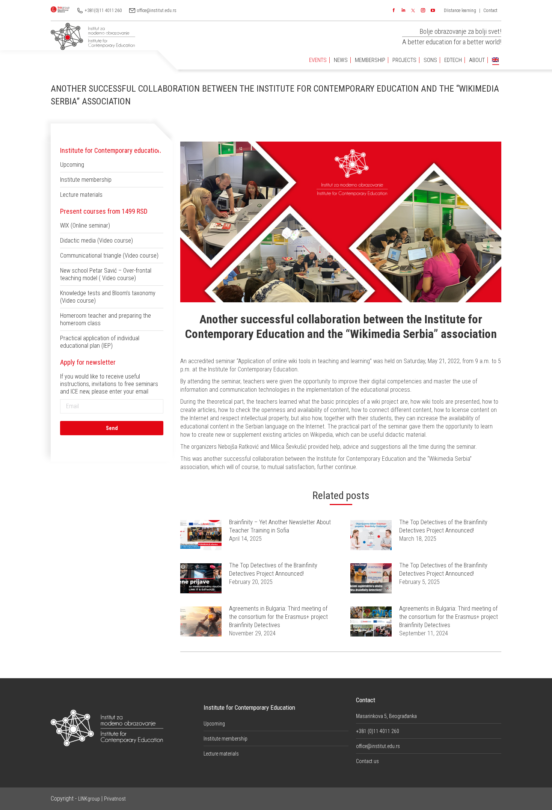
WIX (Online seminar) (85, 225)
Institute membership (86, 179)
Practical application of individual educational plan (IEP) (99, 342)
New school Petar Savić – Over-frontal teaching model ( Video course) (105, 274)
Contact (490, 10)
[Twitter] (413, 10)
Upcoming (72, 164)
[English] (495, 60)
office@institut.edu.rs (156, 10)
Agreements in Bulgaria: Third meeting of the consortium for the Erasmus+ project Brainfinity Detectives (278, 617)
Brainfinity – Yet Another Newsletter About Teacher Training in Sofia (280, 526)
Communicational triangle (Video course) (109, 255)
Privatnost (115, 799)
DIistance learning (460, 10)
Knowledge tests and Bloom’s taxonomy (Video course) (107, 297)
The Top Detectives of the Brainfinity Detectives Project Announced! (443, 526)
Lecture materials (81, 194)
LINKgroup (89, 799)
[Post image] (201, 535)
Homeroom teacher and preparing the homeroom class (105, 319)
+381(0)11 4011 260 (103, 10)
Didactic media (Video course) (96, 240)
